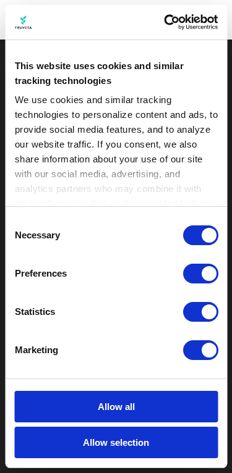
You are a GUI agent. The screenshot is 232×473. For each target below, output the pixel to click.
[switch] (200, 273)
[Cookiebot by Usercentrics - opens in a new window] (165, 22)
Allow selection (116, 442)
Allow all (116, 406)
